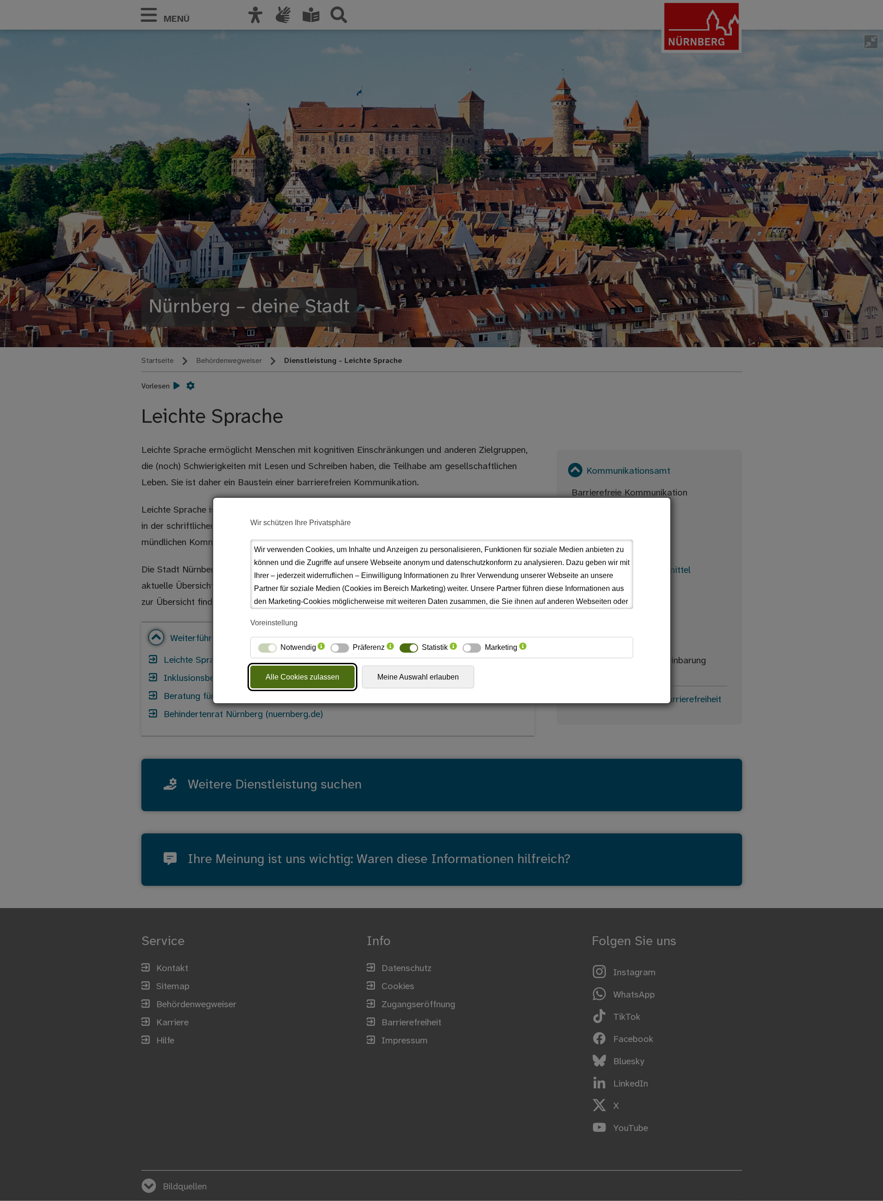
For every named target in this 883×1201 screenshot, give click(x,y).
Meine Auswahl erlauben (418, 677)
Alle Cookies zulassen (302, 677)
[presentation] (321, 647)
